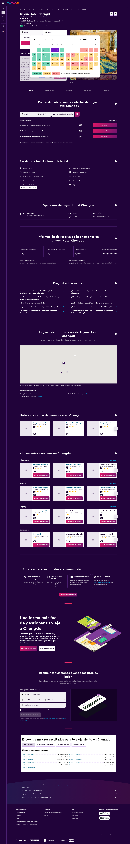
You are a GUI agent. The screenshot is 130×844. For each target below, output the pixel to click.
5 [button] (57, 50)
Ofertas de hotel (24, 9)
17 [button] (48, 59)
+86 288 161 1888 (25, 23)
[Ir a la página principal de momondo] (13, 3)
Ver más (113, 460)
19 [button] (57, 59)
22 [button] (39, 63)
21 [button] (34, 63)
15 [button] (39, 59)
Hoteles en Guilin (27, 759)
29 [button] (39, 68)
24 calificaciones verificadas (41, 26)
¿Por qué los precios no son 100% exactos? (36, 797)
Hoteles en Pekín (27, 757)
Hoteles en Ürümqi (74, 762)
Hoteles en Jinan (74, 765)
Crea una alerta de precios (102, 582)
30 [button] (44, 68)
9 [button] (43, 54)
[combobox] (44, 694)
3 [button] (48, 50)
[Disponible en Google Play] (104, 813)
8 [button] (81, 54)
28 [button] (34, 68)
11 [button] (52, 54)
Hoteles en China (45, 9)
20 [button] (62, 59)
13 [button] (62, 54)
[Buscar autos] (3, 17)
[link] (41, 475)
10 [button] (48, 54)
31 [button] (91, 68)
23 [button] (43, 63)
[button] (3, 3)
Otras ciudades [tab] (28, 744)
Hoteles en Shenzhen (75, 759)
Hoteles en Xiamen (74, 754)
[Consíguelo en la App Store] (104, 818)
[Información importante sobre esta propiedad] (116, 238)
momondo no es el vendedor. (32, 790)
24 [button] (48, 63)
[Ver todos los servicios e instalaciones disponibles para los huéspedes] (116, 161)
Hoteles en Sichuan (57, 9)
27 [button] (62, 63)
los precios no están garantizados (65, 785)
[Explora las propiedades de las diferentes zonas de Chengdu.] (116, 453)
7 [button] (34, 54)
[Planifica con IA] (3, 21)
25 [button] (53, 63)
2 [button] (43, 50)
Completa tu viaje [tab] (78, 744)
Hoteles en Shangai (28, 754)
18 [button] (52, 59)
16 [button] (43, 59)
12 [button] (57, 54)
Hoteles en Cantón (74, 757)
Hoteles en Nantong (28, 767)
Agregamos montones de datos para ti (35, 794)
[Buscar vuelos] (3, 9)
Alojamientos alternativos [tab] (45, 744)
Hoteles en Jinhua (27, 765)
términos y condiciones (50, 718)
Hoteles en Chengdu (70, 9)
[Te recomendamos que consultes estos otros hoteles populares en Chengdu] (116, 415)
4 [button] (52, 50)
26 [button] (57, 63)
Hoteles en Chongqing (29, 762)
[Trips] (3, 26)
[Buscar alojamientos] (3, 13)
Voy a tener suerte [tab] (63, 744)
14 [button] (34, 59)
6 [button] (61, 50)
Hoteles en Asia (35, 9)
